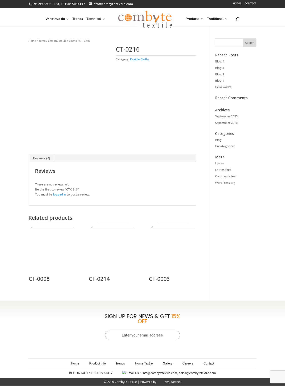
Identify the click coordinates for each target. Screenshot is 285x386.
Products (192, 19)
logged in (59, 194)
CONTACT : (81, 373)
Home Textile (144, 363)
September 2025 (226, 116)
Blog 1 (219, 81)
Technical (93, 19)
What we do (55, 19)
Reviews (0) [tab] (41, 158)
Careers (187, 363)
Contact (250, 3)
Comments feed (226, 176)
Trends (77, 19)
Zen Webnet (172, 382)
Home (237, 3)
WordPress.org (225, 183)
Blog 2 (219, 74)
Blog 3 (219, 68)
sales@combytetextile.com (197, 373)
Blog (218, 140)
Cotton (52, 41)
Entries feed (223, 170)
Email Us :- (134, 373)
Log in (219, 163)
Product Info (97, 363)
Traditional (215, 19)
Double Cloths (68, 41)
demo (42, 41)
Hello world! (223, 87)
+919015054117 (101, 373)
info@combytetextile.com (159, 373)
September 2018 (226, 123)
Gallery (168, 363)
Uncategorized (225, 146)
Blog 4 (219, 61)
